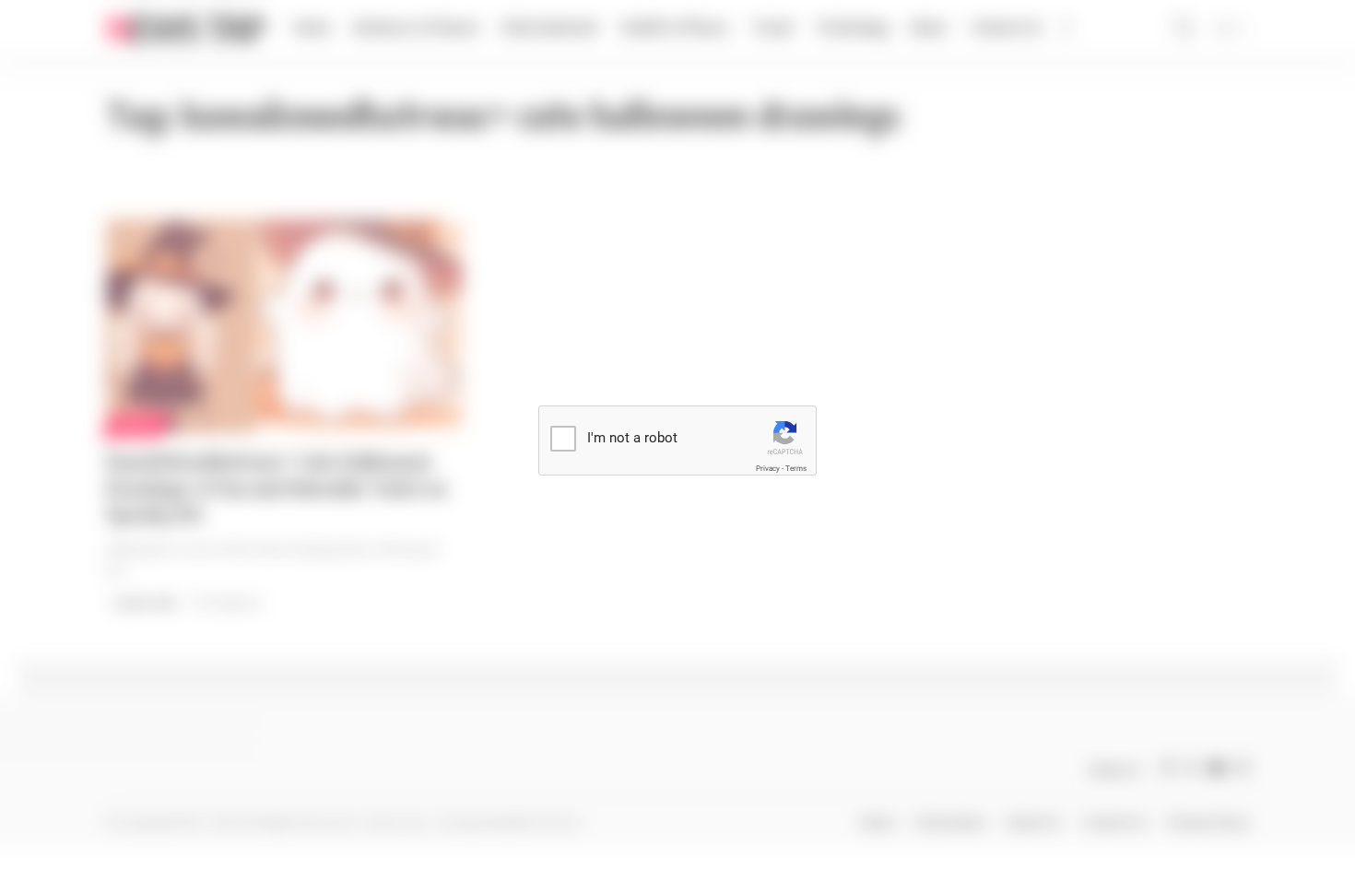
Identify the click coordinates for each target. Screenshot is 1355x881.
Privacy (768, 468)
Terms (796, 468)
